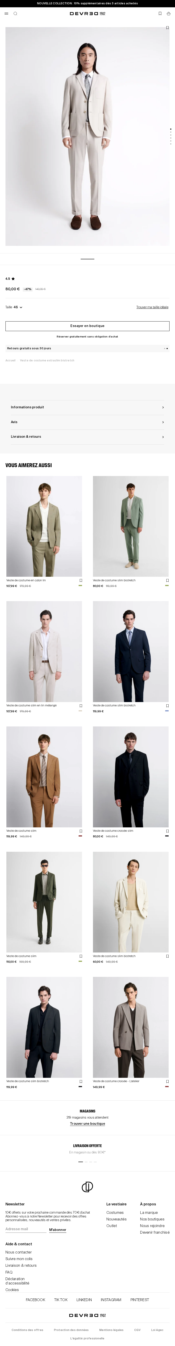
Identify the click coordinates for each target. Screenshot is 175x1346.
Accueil (10, 360)
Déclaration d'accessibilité (17, 1281)
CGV (137, 1330)
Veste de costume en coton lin (26, 580)
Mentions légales (111, 1330)
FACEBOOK (35, 1300)
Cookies (12, 1290)
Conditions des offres (27, 1330)
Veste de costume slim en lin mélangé (31, 705)
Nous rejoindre (152, 1226)
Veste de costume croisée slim (113, 830)
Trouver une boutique (87, 1123)
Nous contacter (18, 1252)
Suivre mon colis (19, 1259)
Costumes (115, 1213)
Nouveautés (116, 1219)
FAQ (9, 1272)
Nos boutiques (152, 1219)
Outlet (111, 1226)
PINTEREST (140, 1300)
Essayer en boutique (87, 326)
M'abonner (57, 1230)
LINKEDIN (84, 1300)
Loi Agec (157, 1330)
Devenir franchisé (155, 1233)
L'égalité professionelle (87, 1338)
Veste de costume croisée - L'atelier (116, 1081)
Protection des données (71, 1330)
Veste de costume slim (21, 830)
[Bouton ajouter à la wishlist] (167, 27)
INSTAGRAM (111, 1300)
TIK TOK (60, 1300)
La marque (149, 1213)
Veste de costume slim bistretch (114, 580)
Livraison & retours (21, 1266)
